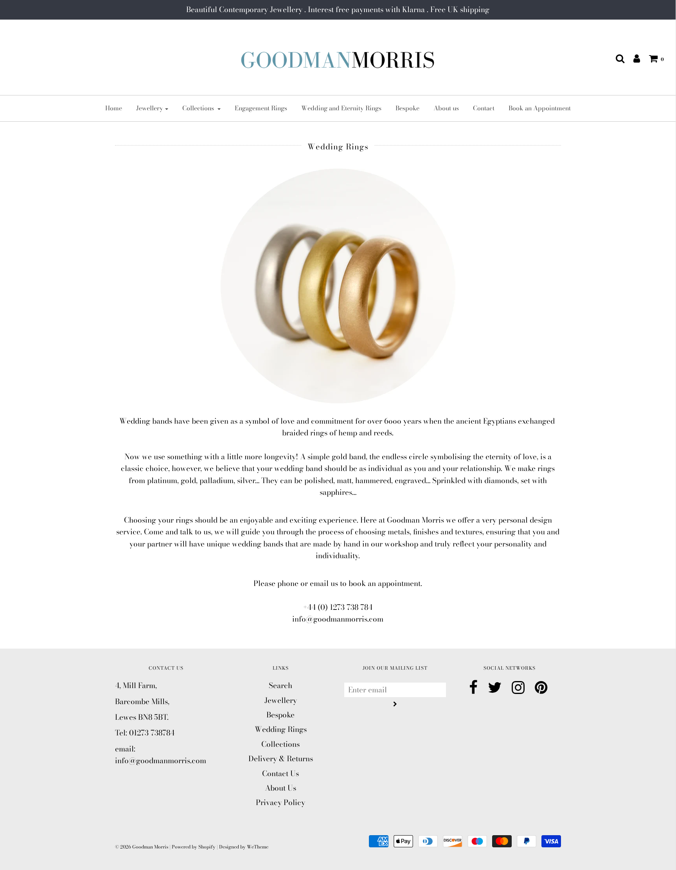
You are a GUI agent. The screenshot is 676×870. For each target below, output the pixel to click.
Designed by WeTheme (243, 846)
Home (113, 108)
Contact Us (280, 773)
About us (446, 108)
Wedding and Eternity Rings (341, 108)
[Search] (616, 58)
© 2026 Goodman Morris (141, 846)
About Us (280, 788)
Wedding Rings (281, 729)
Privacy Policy (280, 802)
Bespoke (407, 108)
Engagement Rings (261, 108)
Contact (483, 108)
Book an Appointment (540, 108)
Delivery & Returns (280, 758)
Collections (280, 744)
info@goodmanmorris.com (337, 619)
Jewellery (280, 700)
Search (280, 685)
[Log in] (633, 58)
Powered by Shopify (194, 846)
